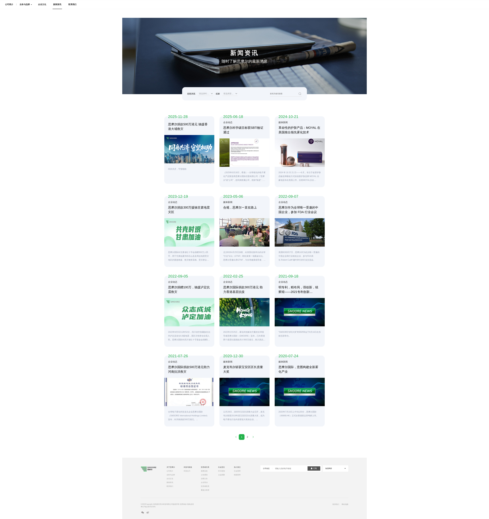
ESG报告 (221, 471)
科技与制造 (188, 467)
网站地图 (345, 504)
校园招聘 (237, 475)
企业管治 (204, 482)
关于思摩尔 (171, 467)
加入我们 (237, 467)
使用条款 (183, 504)
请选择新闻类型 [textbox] (230, 94)
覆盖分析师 (205, 490)
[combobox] (205, 93)
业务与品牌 (25, 4)
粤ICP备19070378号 (148, 507)
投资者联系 (205, 486)
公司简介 (9, 4)
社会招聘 (237, 471)
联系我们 (72, 4)
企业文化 (42, 4)
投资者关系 (205, 467)
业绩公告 (204, 479)
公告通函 (204, 475)
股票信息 (204, 471)
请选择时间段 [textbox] (205, 94)
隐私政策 (190, 504)
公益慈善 (221, 475)
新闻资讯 (57, 4)
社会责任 (221, 467)
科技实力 (187, 471)
